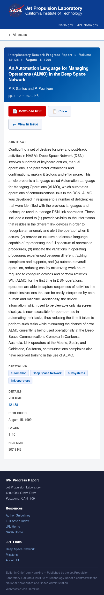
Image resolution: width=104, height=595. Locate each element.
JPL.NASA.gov (87, 25)
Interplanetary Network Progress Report (40, 55)
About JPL (13, 560)
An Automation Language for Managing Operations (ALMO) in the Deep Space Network (48, 74)
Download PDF (27, 111)
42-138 (13, 404)
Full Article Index (17, 520)
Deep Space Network (20, 549)
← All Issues (18, 34)
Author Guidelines (18, 515)
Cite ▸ (59, 111)
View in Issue (25, 124)
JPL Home (13, 526)
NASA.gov (66, 25)
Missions (12, 554)
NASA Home (14, 532)
